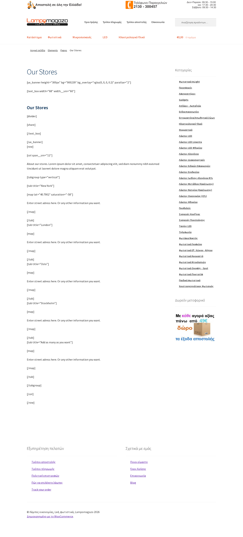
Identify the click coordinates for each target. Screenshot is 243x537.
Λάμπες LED (185, 135)
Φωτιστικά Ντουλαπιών (192, 262)
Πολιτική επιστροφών (45, 475)
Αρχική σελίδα (37, 50)
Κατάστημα (34, 37)
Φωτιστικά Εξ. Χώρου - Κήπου (195, 250)
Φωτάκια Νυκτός (188, 238)
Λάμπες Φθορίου (188, 202)
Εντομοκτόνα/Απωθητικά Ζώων (197, 117)
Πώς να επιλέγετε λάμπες (47, 482)
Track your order (41, 489)
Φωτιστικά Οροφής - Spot (193, 268)
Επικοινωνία (158, 22)
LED (105, 37)
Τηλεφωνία (185, 232)
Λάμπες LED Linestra (190, 142)
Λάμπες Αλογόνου (189, 153)
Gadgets (183, 99)
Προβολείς (185, 208)
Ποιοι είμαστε (139, 462)
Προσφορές (185, 87)
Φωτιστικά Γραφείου (190, 244)
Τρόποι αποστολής (137, 22)
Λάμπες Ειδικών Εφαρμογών (194, 166)
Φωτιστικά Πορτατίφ (191, 274)
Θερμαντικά (185, 129)
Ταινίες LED (185, 226)
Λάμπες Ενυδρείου (189, 172)
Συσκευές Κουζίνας (189, 214)
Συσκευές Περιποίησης (192, 220)
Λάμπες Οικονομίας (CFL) (193, 196)
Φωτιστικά (54, 37)
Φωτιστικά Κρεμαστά (191, 256)
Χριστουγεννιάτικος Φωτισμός (196, 286)
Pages (63, 50)
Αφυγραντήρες (187, 93)
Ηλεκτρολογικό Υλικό (132, 37)
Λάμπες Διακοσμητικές (192, 160)
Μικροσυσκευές (82, 37)
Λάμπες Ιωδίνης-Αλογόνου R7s (196, 178)
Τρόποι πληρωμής (112, 22)
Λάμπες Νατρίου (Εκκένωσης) (195, 190)
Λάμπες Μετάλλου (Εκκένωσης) (196, 184)
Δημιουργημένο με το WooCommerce (50, 516)
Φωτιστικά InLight (189, 81)
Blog (133, 482)
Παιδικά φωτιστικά (189, 280)
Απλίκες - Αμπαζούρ (190, 105)
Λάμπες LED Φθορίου (190, 147)
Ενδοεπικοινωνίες (189, 111)
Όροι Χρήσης (91, 22)
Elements (53, 50)
